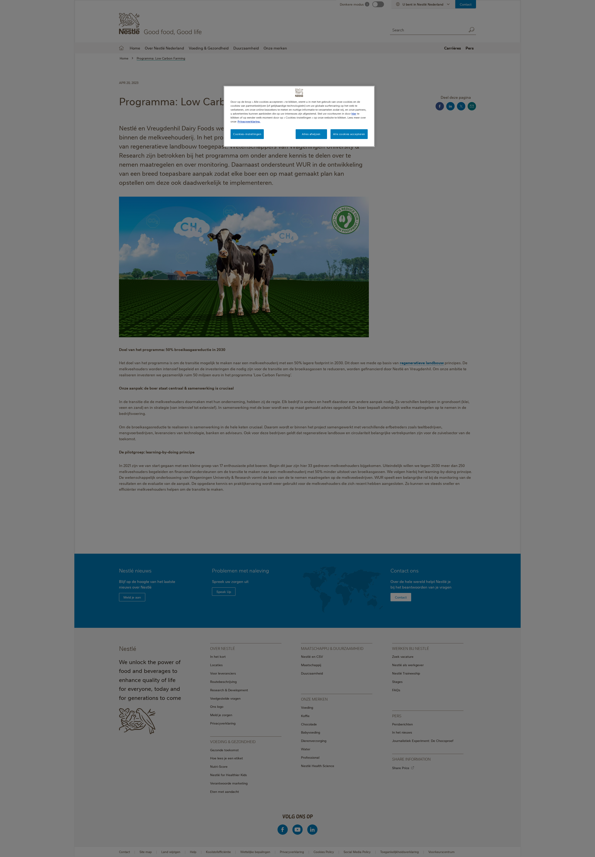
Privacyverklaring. (249, 121)
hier (353, 113)
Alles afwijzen (311, 134)
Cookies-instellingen (247, 134)
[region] (299, 116)
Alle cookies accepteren (349, 134)
